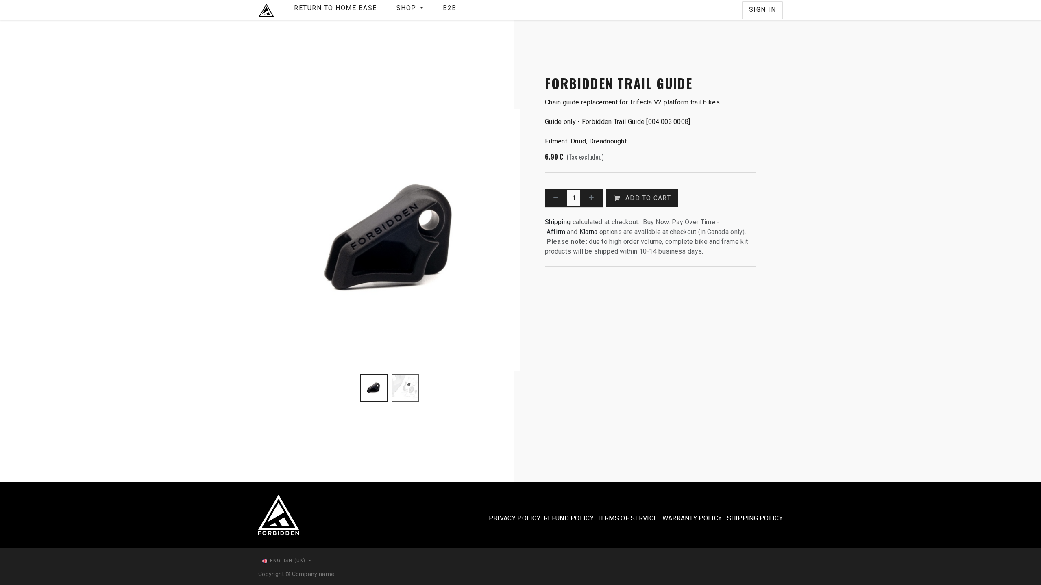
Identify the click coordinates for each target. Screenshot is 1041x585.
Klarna (588, 232)
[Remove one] (556, 198)
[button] (271, 240)
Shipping (558, 222)
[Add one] (591, 198)
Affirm (557, 232)
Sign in (762, 9)
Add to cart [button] (647, 198)
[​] (735, 10)
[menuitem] (335, 10)
